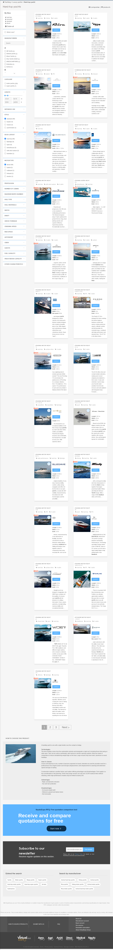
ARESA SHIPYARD (13, 61)
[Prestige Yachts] (99, 79)
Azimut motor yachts (93, 884)
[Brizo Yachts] (99, 410)
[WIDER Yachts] (59, 627)
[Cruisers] (59, 134)
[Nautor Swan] (59, 299)
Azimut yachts (94, 880)
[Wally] (99, 245)
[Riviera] (99, 134)
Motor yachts (19, 880)
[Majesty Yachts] (59, 410)
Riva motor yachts (66, 889)
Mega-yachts (30, 880)
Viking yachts (83, 880)
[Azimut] (59, 79)
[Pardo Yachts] (99, 299)
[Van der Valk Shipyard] (99, 627)
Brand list (78, 918)
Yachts (9, 880)
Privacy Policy (79, 854)
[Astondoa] (59, 245)
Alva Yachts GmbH (13, 59)
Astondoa (10, 64)
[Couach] (59, 573)
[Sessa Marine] (59, 517)
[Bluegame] (59, 464)
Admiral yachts (12, 54)
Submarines (11, 889)
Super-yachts (42, 880)
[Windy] (99, 464)
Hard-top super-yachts (31, 884)
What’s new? (11, 32)
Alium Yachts (11, 56)
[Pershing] (59, 355)
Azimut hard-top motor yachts (84, 889)
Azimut (10, 67)
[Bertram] (59, 680)
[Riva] (59, 24)
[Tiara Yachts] (99, 355)
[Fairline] (99, 573)
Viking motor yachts (78, 884)
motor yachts (12, 83)
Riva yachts (64, 884)
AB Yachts (11, 51)
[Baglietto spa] (99, 190)
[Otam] (99, 517)
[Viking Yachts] (99, 24)
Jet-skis (44, 884)
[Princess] (59, 190)
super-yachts (11, 86)
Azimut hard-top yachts (68, 880)
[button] (14, 38)
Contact (56, 30)
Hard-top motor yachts (14, 884)
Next (65, 727)
